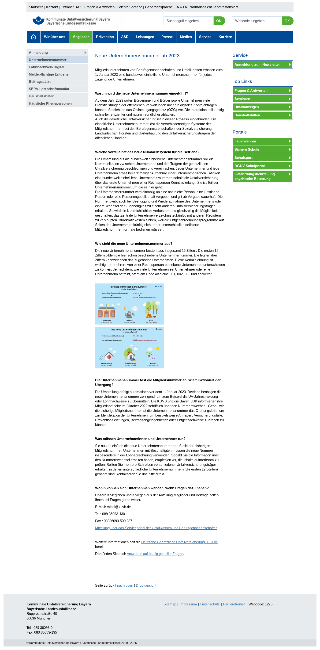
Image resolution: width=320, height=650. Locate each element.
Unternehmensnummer (48, 60)
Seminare (242, 99)
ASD (125, 37)
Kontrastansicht (226, 7)
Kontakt (52, 7)
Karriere (225, 37)
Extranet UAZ (71, 7)
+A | (185, 7)
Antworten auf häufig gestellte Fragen (155, 554)
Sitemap (170, 604)
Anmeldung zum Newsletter (257, 64)
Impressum (188, 604)
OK (218, 21)
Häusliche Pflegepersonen (50, 103)
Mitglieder (80, 37)
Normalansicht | (202, 7)
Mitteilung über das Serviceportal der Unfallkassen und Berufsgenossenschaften (156, 528)
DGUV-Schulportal (249, 166)
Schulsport (243, 158)
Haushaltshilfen (41, 96)
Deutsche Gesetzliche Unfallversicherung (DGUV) (179, 542)
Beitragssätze (40, 82)
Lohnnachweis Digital (46, 67)
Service (205, 37)
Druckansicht (146, 585)
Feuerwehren (245, 141)
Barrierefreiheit (234, 604)
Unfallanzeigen (246, 107)
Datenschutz (210, 604)
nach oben (125, 585)
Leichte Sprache (129, 7)
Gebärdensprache (159, 7)
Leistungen (145, 37)
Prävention (105, 37)
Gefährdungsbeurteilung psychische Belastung (254, 176)
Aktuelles (33, 37)
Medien (186, 37)
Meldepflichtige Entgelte (48, 74)
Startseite (36, 7)
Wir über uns (54, 37)
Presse (167, 37)
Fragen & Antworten (99, 7)
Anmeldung (38, 52)
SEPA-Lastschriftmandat (49, 89)
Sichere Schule (246, 149)
